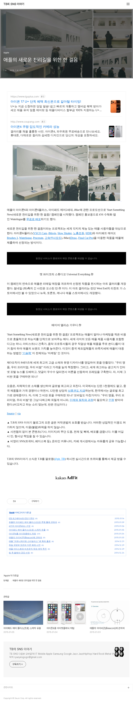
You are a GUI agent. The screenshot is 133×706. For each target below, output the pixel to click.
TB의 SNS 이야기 (13, 4)
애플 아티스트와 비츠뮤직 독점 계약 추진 (28, 549)
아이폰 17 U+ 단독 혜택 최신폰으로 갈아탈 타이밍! (46, 101)
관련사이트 (8, 687)
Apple (11, 512)
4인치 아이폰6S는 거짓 (19, 526)
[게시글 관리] (23, 501)
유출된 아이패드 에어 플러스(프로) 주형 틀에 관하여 (33, 522)
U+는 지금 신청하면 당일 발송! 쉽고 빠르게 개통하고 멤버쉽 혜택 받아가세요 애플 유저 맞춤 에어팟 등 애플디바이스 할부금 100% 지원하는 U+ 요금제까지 (56, 108)
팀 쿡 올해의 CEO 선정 (19, 552)
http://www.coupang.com (25, 121)
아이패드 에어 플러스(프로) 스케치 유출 (27, 530)
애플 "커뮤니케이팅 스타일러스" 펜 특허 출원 (30, 541)
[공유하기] (19, 501)
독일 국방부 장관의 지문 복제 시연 (25, 545)
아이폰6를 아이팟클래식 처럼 (22, 533)
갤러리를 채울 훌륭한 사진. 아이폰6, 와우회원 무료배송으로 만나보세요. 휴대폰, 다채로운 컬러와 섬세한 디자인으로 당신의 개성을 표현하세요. (56, 133)
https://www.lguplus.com (25, 96)
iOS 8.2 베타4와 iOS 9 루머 (21, 518)
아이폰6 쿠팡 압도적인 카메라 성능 (35, 126)
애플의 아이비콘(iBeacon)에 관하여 (25, 537)
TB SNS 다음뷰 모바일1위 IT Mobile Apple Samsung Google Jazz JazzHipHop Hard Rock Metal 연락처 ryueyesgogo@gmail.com (61, 655)
